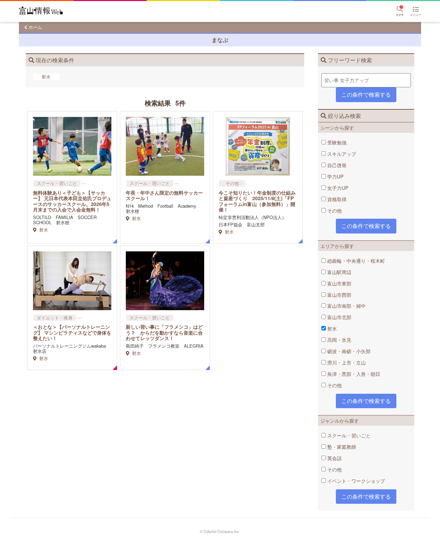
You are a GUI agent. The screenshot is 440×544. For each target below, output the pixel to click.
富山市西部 (338, 294)
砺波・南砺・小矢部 (348, 351)
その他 (334, 210)
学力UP (334, 176)
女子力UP (337, 187)
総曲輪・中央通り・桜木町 (355, 260)
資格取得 (336, 199)
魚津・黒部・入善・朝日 (353, 373)
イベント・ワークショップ (355, 480)
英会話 (334, 458)
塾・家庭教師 (341, 446)
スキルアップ (341, 153)
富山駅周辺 (338, 272)
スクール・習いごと (348, 435)
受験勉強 (336, 142)
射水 (331, 328)
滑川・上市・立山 (346, 362)
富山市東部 (338, 283)
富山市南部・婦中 (346, 305)
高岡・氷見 (338, 339)
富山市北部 (338, 317)
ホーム (35, 27)
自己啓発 (336, 165)
